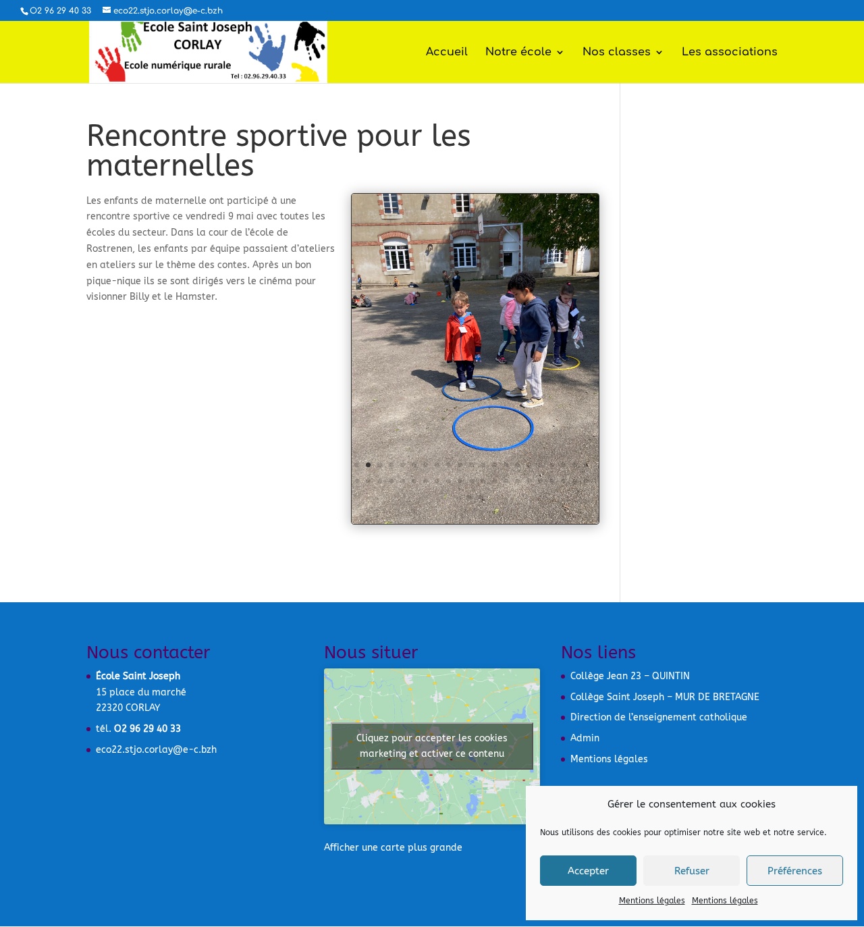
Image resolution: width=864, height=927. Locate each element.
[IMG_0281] (475, 523)
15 (517, 464)
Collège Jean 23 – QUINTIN (630, 676)
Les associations (730, 52)
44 (481, 497)
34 (494, 481)
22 (356, 481)
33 (483, 481)
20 (574, 464)
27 (414, 481)
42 (586, 481)
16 (528, 464)
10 (460, 464)
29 (437, 481)
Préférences (794, 871)
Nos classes (617, 52)
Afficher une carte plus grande (393, 847)
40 (563, 481)
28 (425, 481)
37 (528, 481)
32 (471, 481)
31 (460, 481)
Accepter (588, 871)
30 (448, 481)
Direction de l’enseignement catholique (658, 717)
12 (483, 464)
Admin (584, 738)
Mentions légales (652, 900)
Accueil (447, 52)
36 (517, 481)
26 (402, 481)
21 (586, 464)
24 (379, 481)
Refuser (691, 871)
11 (471, 464)
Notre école (518, 52)
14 (506, 464)
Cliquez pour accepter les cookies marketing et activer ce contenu (432, 746)
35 (506, 481)
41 (574, 481)
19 (563, 464)
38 (540, 481)
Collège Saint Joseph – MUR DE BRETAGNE (664, 697)
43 (469, 497)
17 (540, 464)
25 (391, 481)
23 (368, 481)
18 (551, 464)
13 (494, 464)
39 (551, 481)
